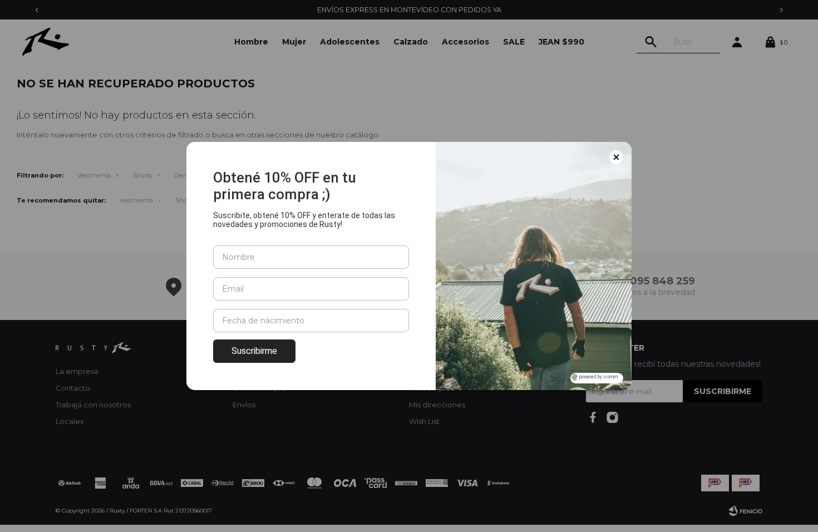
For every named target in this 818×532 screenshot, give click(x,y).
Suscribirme (254, 351)
